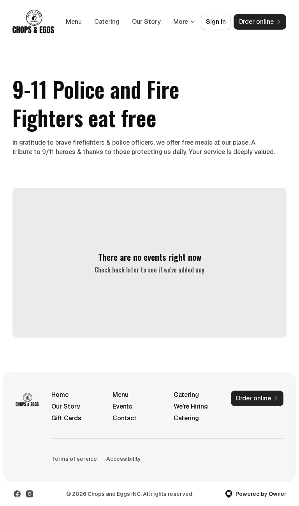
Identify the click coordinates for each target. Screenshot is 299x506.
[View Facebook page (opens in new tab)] (17, 494)
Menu (74, 22)
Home (60, 395)
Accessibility (123, 458)
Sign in (216, 22)
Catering (107, 22)
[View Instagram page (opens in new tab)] (29, 494)
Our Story (146, 22)
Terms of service (74, 458)
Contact (125, 418)
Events (122, 406)
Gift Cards (66, 418)
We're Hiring (191, 406)
